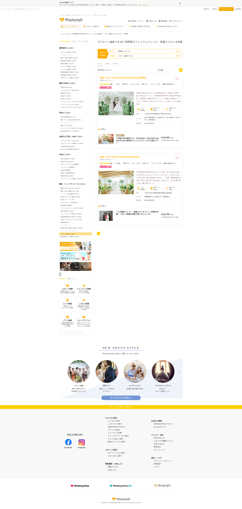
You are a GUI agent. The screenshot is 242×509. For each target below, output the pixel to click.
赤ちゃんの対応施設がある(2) (69, 149)
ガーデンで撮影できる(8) (68, 66)
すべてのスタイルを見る (120, 398)
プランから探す (114, 430)
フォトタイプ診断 (84, 289)
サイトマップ (159, 450)
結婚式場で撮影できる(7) (68, 61)
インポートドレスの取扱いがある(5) (71, 178)
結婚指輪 (238, 9)
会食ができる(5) (65, 96)
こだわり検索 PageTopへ (123, 407)
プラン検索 (67, 320)
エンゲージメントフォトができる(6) (71, 101)
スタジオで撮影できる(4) (68, 52)
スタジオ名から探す (116, 439)
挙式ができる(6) (65, 99)
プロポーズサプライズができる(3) (71, 107)
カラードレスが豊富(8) (67, 167)
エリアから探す (114, 421)
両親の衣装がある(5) (66, 176)
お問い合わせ (159, 444)
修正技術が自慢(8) (66, 205)
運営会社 (157, 447)
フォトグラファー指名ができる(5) (71, 214)
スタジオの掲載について (163, 441)
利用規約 (157, 464)
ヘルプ (156, 467)
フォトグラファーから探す (118, 436)
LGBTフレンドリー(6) (67, 199)
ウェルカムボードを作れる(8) (69, 90)
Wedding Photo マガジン (169, 26)
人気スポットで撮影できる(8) (69, 78)
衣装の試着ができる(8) (67, 158)
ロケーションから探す (116, 453)
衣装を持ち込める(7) (66, 161)
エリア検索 (67, 304)
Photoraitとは (159, 438)
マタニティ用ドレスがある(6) (69, 140)
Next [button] (177, 371)
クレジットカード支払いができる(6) (71, 128)
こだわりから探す (115, 424)
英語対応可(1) (64, 222)
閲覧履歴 (164, 21)
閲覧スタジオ (113, 467)
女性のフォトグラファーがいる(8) (71, 219)
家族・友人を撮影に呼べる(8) (69, 191)
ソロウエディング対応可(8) (69, 202)
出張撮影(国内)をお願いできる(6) (70, 216)
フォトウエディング (226, 9)
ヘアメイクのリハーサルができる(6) (71, 208)
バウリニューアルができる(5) (69, 104)
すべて (100, 64)
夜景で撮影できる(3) (66, 211)
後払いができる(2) (66, 125)
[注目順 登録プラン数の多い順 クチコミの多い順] (170, 70)
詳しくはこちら (144, 5)
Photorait (121, 499)
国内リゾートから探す (116, 442)
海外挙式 (214, 9)
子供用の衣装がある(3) (67, 146)
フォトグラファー (84, 320)
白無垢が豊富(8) (65, 170)
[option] (78, 376)
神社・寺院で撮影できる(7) (69, 58)
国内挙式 (206, 9)
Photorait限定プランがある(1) (69, 131)
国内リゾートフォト (115, 26)
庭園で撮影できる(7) (66, 63)
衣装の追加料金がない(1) (68, 117)
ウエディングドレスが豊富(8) (69, 164)
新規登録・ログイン (137, 21)
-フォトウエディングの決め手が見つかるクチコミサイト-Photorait (70, 20)
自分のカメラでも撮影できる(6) (70, 197)
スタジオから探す (115, 456)
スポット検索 (67, 289)
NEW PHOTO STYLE (141, 26)
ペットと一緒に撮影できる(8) (69, 194)
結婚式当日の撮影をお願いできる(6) (71, 228)
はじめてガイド (177, 21)
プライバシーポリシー (162, 461)
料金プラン (157, 109)
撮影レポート (173, 109)
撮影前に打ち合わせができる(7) (70, 188)
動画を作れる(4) (65, 93)
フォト (143, 109)
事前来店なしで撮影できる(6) (69, 236)
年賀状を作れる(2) (66, 87)
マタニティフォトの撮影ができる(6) (71, 143)
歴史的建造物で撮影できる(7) (69, 72)
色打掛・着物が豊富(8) (67, 173)
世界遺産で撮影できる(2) (68, 75)
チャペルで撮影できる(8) (68, 69)
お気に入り (112, 470)
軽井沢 (115, 64)
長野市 (107, 64)
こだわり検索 (84, 304)
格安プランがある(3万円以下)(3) (70, 120)
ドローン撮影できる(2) (67, 234)
